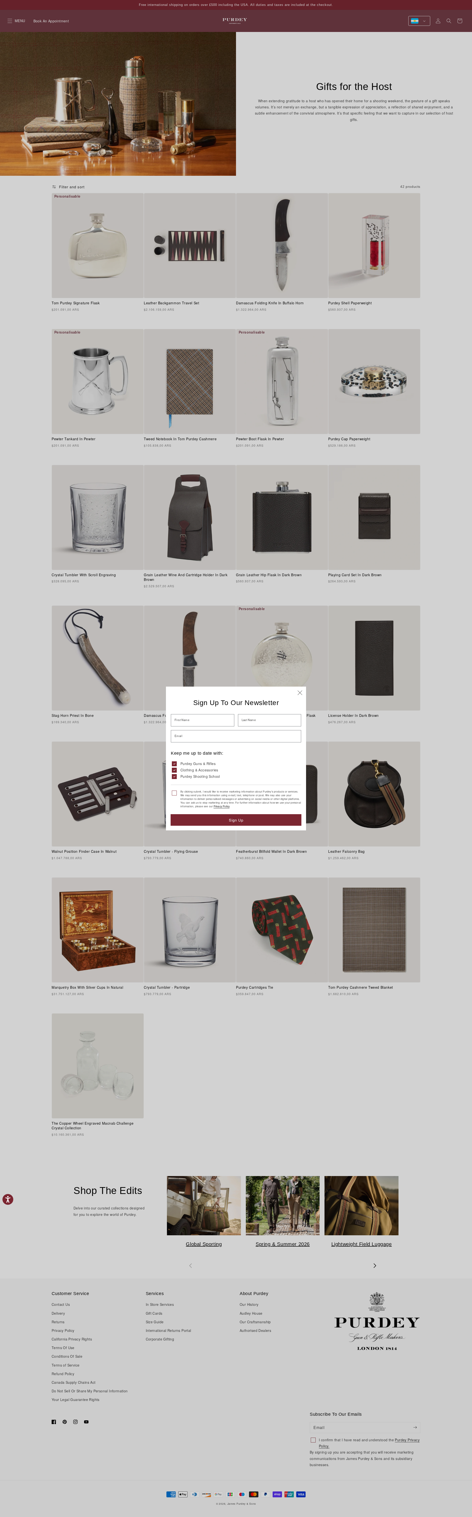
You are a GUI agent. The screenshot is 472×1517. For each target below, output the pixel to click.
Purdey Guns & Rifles (198, 763)
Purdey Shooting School (200, 776)
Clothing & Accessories (199, 769)
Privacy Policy (222, 806)
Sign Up (236, 820)
